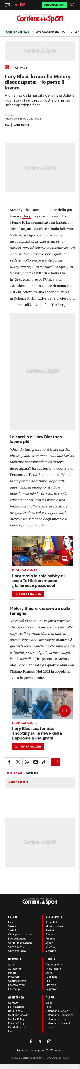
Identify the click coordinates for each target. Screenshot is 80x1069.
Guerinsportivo (17, 980)
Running (51, 938)
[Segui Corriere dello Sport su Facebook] (30, 1041)
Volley (49, 942)
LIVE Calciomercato (50, 31)
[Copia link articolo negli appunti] (44, 762)
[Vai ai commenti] (55, 762)
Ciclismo (51, 950)
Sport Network (16, 985)
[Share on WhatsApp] (27, 762)
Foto (48, 1006)
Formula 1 (51, 922)
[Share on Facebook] (9, 762)
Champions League (20, 934)
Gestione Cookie (18, 1015)
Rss (48, 980)
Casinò (50, 1027)
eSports (50, 946)
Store (49, 972)
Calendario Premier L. (58, 1023)
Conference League (20, 942)
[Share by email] (35, 762)
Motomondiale (54, 926)
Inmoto (12, 972)
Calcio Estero (16, 946)
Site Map (51, 985)
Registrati (51, 989)
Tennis (49, 934)
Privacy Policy (16, 1023)
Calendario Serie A (57, 1011)
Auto (11, 964)
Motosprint (14, 976)
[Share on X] (18, 762)
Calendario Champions (59, 1015)
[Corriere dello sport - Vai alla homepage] (40, 18)
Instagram (37, 1050)
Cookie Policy (16, 1019)
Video (49, 1003)
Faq (10, 1031)
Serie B (12, 930)
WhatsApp (56, 1050)
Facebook (23, 1050)
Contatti (13, 1003)
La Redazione (16, 1006)
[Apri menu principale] (7, 5)
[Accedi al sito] (72, 5)
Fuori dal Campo (25, 570)
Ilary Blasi (21, 124)
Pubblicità (51, 976)
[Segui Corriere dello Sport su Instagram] (49, 1041)
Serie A (12, 926)
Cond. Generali (17, 1027)
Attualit (21, 67)
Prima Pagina (53, 968)
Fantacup (14, 989)
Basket (50, 930)
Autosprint (14, 968)
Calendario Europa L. (58, 1019)
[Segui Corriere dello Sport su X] (40, 1041)
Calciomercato (17, 950)
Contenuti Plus (17, 31)
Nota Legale (15, 1011)
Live (21, 5)
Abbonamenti (54, 964)
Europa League (17, 938)
